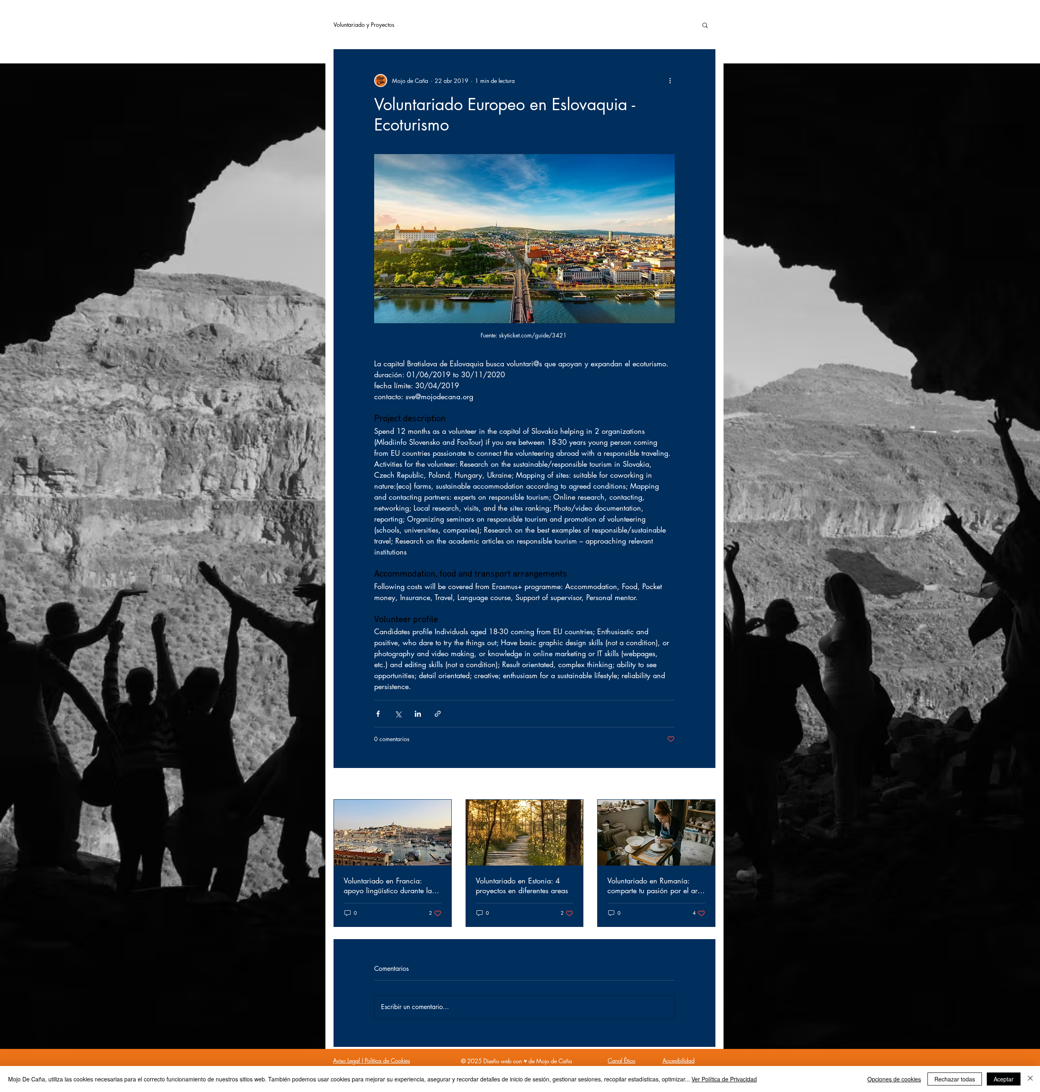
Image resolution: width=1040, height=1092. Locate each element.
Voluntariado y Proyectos (364, 24)
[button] (705, 25)
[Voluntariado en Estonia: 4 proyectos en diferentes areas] (524, 833)
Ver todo (705, 784)
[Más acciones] (670, 80)
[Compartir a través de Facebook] (378, 714)
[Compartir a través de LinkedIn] (418, 714)
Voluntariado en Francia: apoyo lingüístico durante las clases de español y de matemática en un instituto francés (389, 885)
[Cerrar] (1030, 1078)
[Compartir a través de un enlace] (438, 714)
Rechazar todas (954, 1079)
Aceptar (1004, 1079)
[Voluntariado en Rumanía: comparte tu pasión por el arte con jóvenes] (656, 833)
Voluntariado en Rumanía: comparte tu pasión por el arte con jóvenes (655, 885)
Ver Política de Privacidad (724, 1079)
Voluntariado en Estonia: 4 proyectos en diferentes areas (522, 885)
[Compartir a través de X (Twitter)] (398, 714)
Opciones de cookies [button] (894, 1079)
